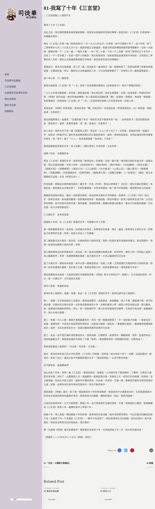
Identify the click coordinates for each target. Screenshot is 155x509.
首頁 (7, 74)
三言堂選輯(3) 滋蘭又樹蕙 (51, 488)
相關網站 (9, 111)
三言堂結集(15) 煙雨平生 (58, 15)
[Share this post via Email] (151, 450)
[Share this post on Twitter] (126, 450)
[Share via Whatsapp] (139, 450)
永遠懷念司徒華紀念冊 (16, 93)
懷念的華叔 (10, 99)
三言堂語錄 (10, 86)
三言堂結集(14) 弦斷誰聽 (107, 488)
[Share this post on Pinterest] (132, 450)
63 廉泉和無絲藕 (51, 491)
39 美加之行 (105, 491)
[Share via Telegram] (145, 450)
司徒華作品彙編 (12, 80)
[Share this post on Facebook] (119, 450)
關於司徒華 (10, 105)
